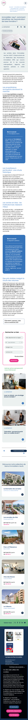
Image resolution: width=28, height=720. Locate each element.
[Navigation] (25, 3)
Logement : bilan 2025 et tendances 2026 (13, 321)
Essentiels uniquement (14, 711)
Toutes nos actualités (18, 451)
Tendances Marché (7, 31)
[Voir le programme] (22, 494)
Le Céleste (7, 606)
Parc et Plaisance (10, 547)
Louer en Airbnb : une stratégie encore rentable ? (14, 396)
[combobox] (14, 342)
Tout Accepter (14, 715)
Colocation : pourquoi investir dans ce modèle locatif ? (13, 432)
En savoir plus (14, 707)
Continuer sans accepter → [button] (17, 667)
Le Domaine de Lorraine (12, 489)
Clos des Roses (9, 577)
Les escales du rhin (11, 517)
